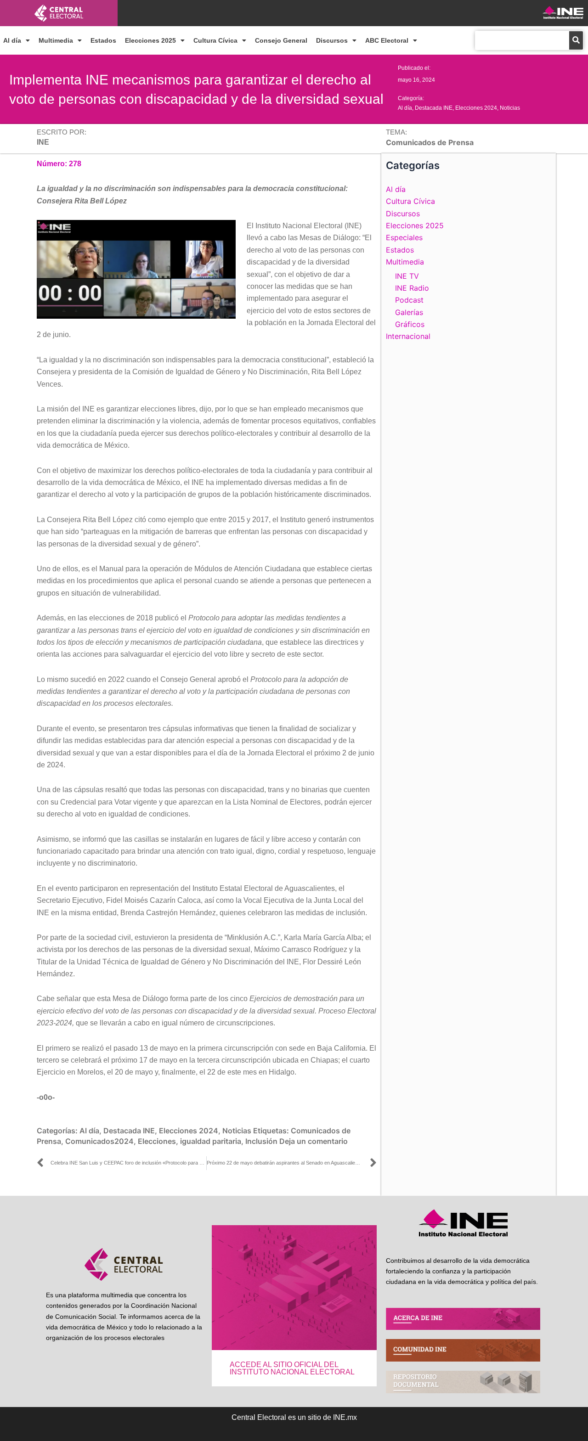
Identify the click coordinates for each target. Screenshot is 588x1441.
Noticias (510, 108)
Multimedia (56, 40)
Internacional (408, 336)
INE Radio (412, 288)
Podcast (409, 299)
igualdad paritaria (210, 1141)
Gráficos (409, 324)
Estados (103, 40)
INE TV (407, 276)
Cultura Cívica (215, 40)
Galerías (409, 312)
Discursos (332, 40)
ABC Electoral (386, 40)
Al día (12, 40)
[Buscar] (576, 40)
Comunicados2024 (99, 1141)
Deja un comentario (313, 1141)
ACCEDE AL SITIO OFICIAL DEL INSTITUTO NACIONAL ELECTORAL (292, 1368)
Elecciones (157, 1141)
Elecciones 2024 (476, 108)
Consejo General (281, 40)
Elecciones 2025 (150, 40)
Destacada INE (433, 108)
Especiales (404, 237)
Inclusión (261, 1141)
